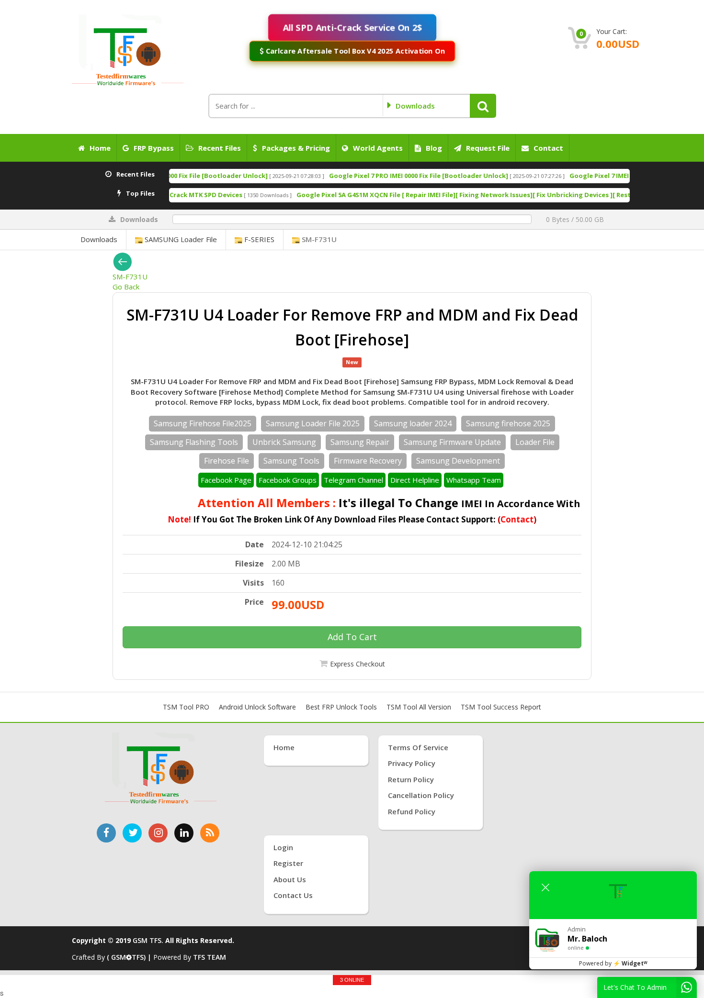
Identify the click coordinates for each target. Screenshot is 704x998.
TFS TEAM (209, 957)
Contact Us (293, 895)
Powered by (613, 963)
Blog (434, 148)
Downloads (98, 239)
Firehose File (226, 460)
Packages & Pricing (296, 148)
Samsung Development (458, 460)
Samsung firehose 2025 (508, 423)
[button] (483, 106)
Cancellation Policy (421, 795)
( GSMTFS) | (130, 957)
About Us (289, 879)
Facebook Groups (288, 480)
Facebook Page (226, 480)
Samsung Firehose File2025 (202, 423)
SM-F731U (318, 239)
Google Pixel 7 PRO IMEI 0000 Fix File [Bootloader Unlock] (366, 175)
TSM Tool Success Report (501, 706)
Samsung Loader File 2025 (313, 423)
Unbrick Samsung (284, 442)
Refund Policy (411, 811)
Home (100, 148)
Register (288, 863)
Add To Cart (352, 637)
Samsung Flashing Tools (194, 442)
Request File (488, 148)
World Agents (378, 148)
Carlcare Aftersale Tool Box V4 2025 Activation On (353, 50)
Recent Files (219, 148)
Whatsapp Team (473, 480)
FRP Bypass (154, 148)
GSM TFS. (148, 940)
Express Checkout (357, 663)
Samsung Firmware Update (452, 442)
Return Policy (411, 779)
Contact (548, 148)
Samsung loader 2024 (413, 423)
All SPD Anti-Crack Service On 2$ (352, 27)
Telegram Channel (353, 480)
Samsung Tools (291, 460)
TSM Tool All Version (418, 706)
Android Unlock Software (257, 706)
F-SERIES (258, 239)
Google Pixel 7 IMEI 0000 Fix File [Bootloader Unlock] (599, 175)
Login (283, 847)
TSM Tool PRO (186, 706)
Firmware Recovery (368, 460)
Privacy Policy (411, 763)
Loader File (535, 442)
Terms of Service (418, 747)
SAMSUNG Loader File (180, 239)
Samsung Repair (359, 442)
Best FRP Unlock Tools (341, 706)
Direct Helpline (414, 480)
